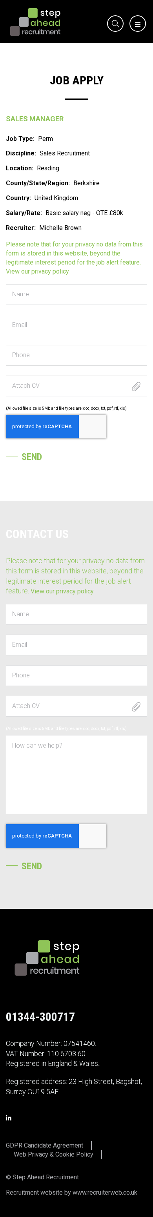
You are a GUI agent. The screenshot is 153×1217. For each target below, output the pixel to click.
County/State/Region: (38, 183)
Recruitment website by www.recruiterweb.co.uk (71, 1192)
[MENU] (135, 25)
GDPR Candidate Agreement (44, 1145)
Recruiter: (21, 228)
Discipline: (21, 153)
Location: (19, 168)
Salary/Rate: (24, 213)
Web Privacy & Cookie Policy (53, 1154)
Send (32, 456)
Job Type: (20, 138)
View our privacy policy (37, 271)
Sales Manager (35, 119)
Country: (18, 198)
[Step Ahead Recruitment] (35, 21)
